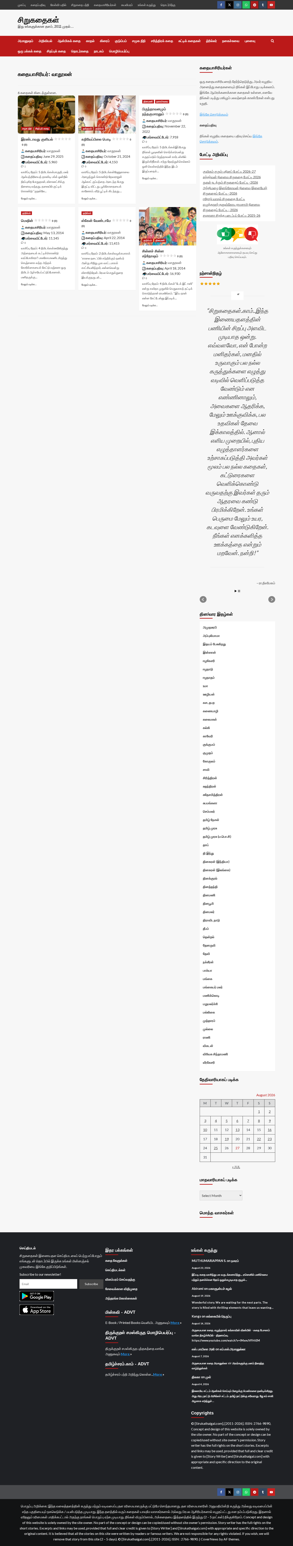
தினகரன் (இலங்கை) (216, 870)
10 (205, 1130)
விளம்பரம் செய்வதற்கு (120, 1279)
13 (237, 1130)
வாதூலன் (53, 151)
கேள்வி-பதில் (58, 5)
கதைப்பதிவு (38, 5)
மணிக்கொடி (211, 995)
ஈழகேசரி (209, 661)
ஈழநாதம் (209, 677)
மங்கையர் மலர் (213, 987)
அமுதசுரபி (210, 627)
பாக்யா (207, 970)
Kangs (196, 1316)
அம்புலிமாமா (211, 635)
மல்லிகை (209, 1012)
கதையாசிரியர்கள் (105, 5)
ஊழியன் (209, 694)
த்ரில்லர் (211, 41)
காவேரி (208, 736)
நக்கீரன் (208, 962)
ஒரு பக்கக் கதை (29, 51)
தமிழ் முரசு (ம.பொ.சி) (217, 836)
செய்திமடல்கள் (115, 1270)
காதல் (90, 41)
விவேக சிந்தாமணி (215, 1054)
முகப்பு (22, 5)
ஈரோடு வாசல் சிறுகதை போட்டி (224, 199)
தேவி (206, 953)
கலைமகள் (210, 719)
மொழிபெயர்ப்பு (119, 51)
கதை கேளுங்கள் (116, 1260)
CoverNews (209, 1539)
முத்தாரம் (209, 1020)
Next (271, 599)
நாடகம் (99, 51)
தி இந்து (208, 853)
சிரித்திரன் (210, 778)
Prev (203, 599)
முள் (208, 1377)
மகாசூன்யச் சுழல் (220, 1288)
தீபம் (206, 928)
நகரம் (235, 1261)
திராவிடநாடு (211, 920)
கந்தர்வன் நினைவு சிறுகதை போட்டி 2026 (232, 177)
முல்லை (208, 1029)
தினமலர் (208, 912)
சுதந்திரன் (209, 786)
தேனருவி (209, 945)
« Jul (236, 1167)
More (175, 1322)
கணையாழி (210, 711)
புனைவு (250, 41)
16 (270, 1130)
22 (259, 1139)
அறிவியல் (45, 41)
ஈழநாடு (208, 669)
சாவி (206, 769)
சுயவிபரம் (127, 5)
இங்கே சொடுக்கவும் (214, 114)
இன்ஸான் (209, 652)
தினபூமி (208, 903)
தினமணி (148, 101)
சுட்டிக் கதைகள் (189, 41)
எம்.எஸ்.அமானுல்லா (233, 1349)
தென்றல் (208, 937)
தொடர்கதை (80, 51)
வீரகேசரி (209, 1062)
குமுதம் (208, 753)
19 (227, 1139)
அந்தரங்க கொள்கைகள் (121, 1298)
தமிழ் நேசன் (211, 820)
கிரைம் (105, 41)
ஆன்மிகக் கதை (69, 41)
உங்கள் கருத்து (147, 5)
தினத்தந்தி (210, 887)
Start (236, 591)
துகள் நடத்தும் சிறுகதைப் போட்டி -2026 (230, 182)
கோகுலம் (209, 761)
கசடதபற (209, 702)
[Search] (272, 41)
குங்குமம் (87, 128)
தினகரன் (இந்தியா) (216, 861)
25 (216, 1148)
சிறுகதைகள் (38, 19)
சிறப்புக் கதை (56, 51)
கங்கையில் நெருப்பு (218, 1316)
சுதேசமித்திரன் (213, 794)
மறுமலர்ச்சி (210, 1004)
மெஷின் (39, 221)
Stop (239, 591)
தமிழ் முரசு (210, 828)
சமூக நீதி (139, 41)
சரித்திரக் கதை (162, 41)
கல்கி (206, 728)
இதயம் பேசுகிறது (214, 644)
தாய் (206, 845)
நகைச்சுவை (230, 41)
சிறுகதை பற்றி (80, 5)
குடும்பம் (121, 41)
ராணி (206, 1037)
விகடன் (208, 1046)
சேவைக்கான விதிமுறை (121, 1289)
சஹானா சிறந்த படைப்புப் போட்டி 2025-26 (231, 215)
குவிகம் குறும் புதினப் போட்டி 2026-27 (229, 171)
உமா (205, 686)
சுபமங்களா (210, 803)
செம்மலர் (209, 811)
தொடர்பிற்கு (168, 5)
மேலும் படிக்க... (29, 198)
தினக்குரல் (210, 878)
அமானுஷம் (25, 41)
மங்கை (207, 979)
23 (270, 1139)
